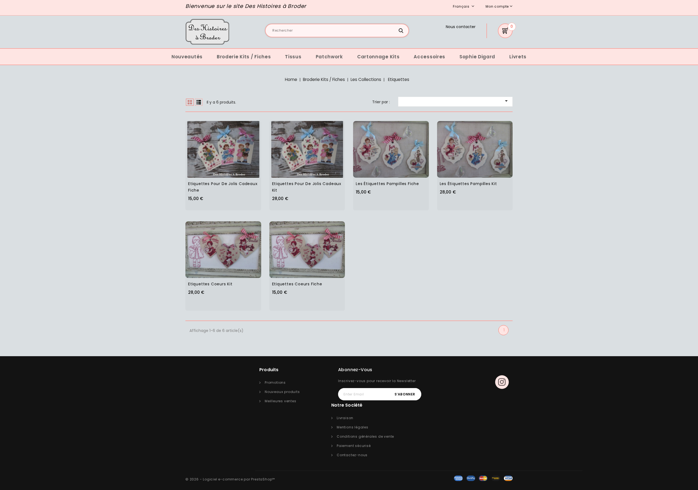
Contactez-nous (352, 455)
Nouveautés (187, 56)
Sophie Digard (477, 56)
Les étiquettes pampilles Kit (468, 183)
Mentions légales (352, 427)
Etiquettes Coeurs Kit (210, 284)
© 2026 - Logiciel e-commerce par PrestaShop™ (230, 479)
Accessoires (429, 56)
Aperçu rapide (213, 146)
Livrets (517, 56)
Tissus (293, 56)
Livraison (345, 418)
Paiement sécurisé (354, 445)
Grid (189, 102)
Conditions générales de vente (365, 436)
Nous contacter (461, 26)
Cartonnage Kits (378, 56)
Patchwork (329, 56)
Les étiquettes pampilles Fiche (387, 183)
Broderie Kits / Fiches (244, 56)
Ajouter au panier (234, 146)
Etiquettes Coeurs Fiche (297, 284)
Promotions (275, 382)
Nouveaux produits (282, 391)
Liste (198, 102)
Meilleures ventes (280, 401)
